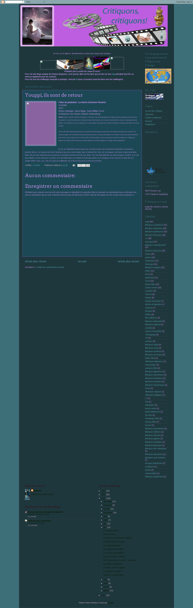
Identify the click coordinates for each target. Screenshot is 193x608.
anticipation (150, 405)
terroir (147, 388)
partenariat (149, 278)
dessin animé (150, 408)
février (106, 587)
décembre (108, 501)
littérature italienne (152, 324)
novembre (108, 505)
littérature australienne (154, 429)
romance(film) (151, 473)
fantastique (150, 261)
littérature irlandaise (153, 381)
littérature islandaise (153, 442)
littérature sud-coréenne (155, 458)
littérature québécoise (154, 232)
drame (147, 254)
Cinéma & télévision (153, 118)
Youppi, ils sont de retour (113, 575)
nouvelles (149, 291)
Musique (148, 121)
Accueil (82, 261)
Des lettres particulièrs (112, 564)
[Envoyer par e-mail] (78, 165)
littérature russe (151, 348)
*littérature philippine (153, 395)
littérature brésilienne (154, 378)
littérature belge (151, 345)
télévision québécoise (154, 477)
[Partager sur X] (83, 165)
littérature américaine (154, 228)
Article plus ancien (128, 261)
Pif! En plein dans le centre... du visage (119, 560)
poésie (148, 470)
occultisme (149, 467)
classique (149, 242)
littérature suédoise (153, 351)
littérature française (153, 235)
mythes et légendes (153, 304)
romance (148, 308)
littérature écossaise (153, 355)
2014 (103, 491)
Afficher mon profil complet (42, 494)
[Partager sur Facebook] (86, 165)
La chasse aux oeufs (36, 523)
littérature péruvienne (154, 454)
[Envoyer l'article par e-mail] (74, 165)
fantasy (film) (150, 422)
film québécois (151, 318)
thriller (147, 271)
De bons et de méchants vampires (117, 538)
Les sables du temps (112, 545)
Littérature (149, 114)
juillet (106, 520)
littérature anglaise (153, 267)
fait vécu (148, 415)
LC (146, 238)
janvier (107, 591)
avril (106, 579)
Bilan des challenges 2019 (38, 514)
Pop (146, 402)
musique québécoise (153, 463)
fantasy (148, 298)
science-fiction (151, 288)
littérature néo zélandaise (155, 449)
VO (146, 338)
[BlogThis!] (81, 165)
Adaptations (150, 124)
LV (146, 398)
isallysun (37, 491)
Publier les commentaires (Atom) (50, 267)
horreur (148, 425)
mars (106, 583)
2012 (103, 498)
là (77, 79)
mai (105, 527)
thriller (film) (150, 358)
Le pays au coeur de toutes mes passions (45, 512)
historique (149, 264)
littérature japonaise (153, 445)
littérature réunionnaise (154, 385)
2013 (103, 495)
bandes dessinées (153, 301)
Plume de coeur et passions (39, 521)
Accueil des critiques (153, 111)
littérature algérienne (153, 371)
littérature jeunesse (153, 251)
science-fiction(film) (153, 331)
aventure (148, 341)
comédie (36, 165)
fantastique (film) (152, 418)
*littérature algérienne (154, 361)
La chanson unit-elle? (112, 571)
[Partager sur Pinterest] (88, 165)
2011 (103, 595)
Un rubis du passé (111, 530)
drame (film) (150, 284)
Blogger (111, 603)
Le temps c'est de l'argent (114, 568)
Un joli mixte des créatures (114, 556)
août (106, 516)
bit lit (147, 274)
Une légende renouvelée (113, 549)
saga (147, 222)
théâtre (148, 314)
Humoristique (150, 365)
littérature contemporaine (155, 245)
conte (147, 281)
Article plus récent (35, 261)
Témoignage (150, 335)
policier (148, 257)
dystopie (148, 311)
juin (105, 524)
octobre (107, 509)
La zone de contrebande (113, 553)
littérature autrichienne (154, 375)
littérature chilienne (153, 432)
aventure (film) (151, 368)
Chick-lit (148, 294)
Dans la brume (109, 534)
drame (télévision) (152, 412)
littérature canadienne (154, 225)
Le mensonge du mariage (113, 542)
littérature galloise (152, 439)
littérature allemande (153, 321)
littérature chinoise (152, 435)
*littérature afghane (153, 392)
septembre (108, 513)
